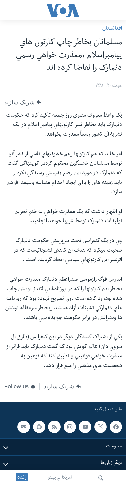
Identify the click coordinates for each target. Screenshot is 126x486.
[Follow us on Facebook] (116, 427)
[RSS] (54, 427)
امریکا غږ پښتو (60, 478)
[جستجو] (100, 478)
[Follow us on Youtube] (85, 427)
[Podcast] (39, 427)
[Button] (22, 102)
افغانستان (112, 29)
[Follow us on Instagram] (70, 427)
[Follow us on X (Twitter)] (100, 427)
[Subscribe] (23, 427)
